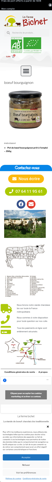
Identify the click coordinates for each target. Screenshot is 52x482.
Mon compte (8, 9)
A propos (43, 372)
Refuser (26, 465)
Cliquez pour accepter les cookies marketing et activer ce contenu (26, 395)
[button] (47, 426)
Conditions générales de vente (34, 478)
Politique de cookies (13, 478)
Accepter (26, 457)
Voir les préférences (26, 472)
